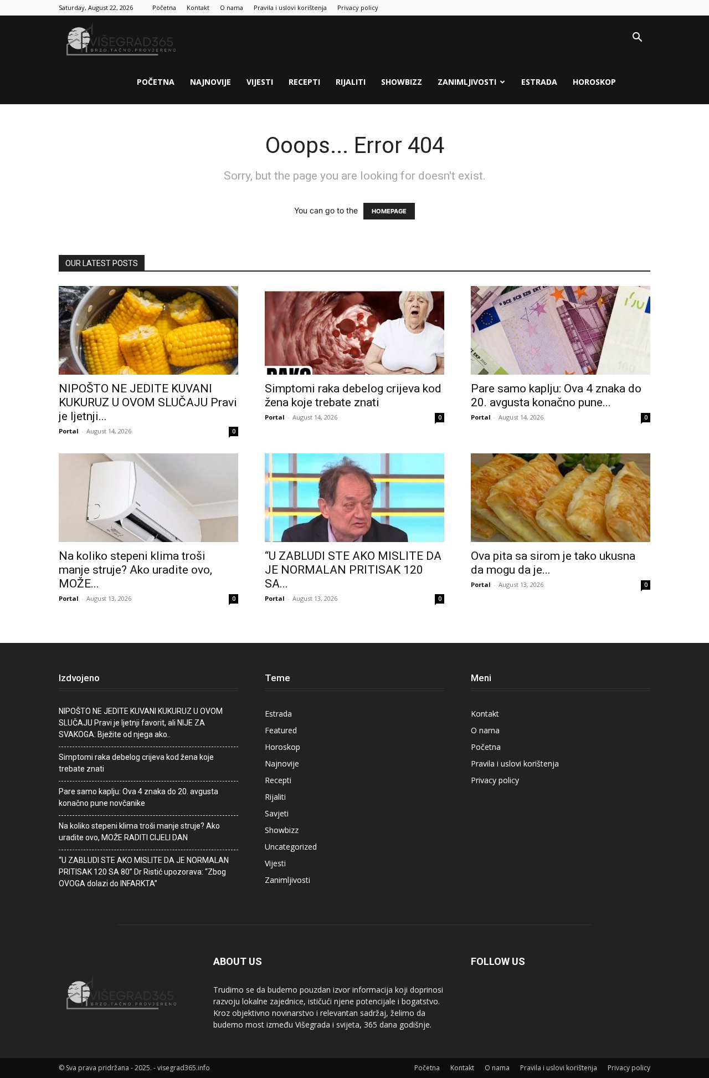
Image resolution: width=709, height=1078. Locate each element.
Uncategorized (291, 846)
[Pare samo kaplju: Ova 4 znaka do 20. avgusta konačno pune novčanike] (560, 330)
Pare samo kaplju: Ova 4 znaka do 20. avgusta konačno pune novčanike (138, 797)
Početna (164, 7)
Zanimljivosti (467, 81)
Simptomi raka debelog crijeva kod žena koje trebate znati (353, 395)
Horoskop (594, 81)
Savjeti (277, 813)
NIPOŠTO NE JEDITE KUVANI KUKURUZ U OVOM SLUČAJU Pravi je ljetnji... (148, 402)
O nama (231, 7)
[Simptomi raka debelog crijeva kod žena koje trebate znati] (354, 330)
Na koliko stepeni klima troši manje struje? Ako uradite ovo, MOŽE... (135, 569)
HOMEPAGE (389, 211)
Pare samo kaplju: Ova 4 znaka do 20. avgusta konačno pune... (556, 395)
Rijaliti (351, 81)
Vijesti (259, 81)
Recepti (304, 81)
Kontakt (198, 7)
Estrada (539, 81)
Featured (281, 730)
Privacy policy (357, 7)
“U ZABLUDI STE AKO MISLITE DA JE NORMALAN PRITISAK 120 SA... (353, 569)
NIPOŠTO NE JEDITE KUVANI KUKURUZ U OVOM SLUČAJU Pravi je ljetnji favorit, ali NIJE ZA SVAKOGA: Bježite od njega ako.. (141, 723)
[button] (637, 38)
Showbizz (401, 81)
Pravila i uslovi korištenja (290, 7)
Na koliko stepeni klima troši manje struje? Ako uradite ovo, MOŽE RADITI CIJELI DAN (139, 831)
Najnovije (210, 81)
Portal (69, 431)
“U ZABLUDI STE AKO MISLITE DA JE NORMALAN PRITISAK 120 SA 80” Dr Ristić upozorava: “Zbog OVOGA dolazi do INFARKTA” (144, 872)
